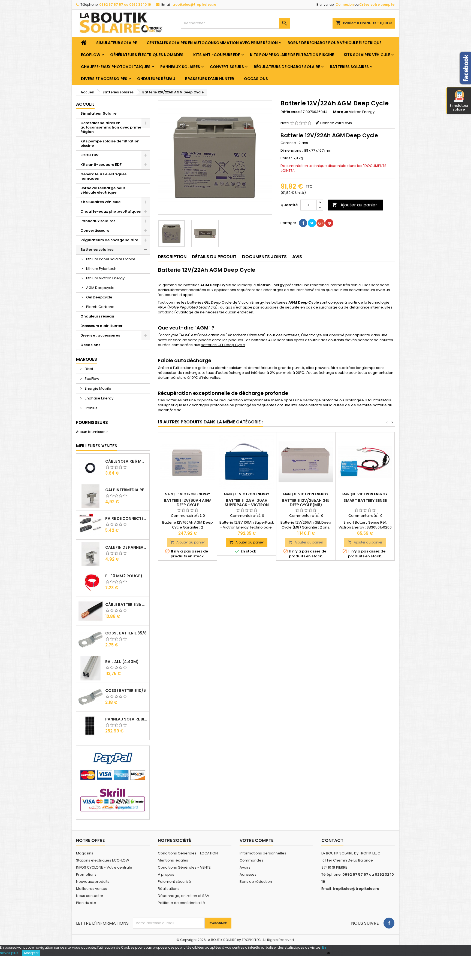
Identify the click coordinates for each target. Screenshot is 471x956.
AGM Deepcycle (100, 287)
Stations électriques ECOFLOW (102, 860)
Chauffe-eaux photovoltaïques (115, 66)
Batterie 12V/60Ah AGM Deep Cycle (188, 503)
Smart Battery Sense (365, 500)
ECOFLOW (90, 54)
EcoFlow (91, 378)
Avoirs (245, 867)
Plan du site (86, 902)
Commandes (251, 860)
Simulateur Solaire (116, 42)
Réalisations (168, 888)
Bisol (88, 368)
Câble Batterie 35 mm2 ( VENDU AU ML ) (126, 604)
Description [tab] (172, 256)
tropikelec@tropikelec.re (194, 4)
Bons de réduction (256, 881)
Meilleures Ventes (96, 446)
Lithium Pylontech (101, 268)
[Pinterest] (329, 223)
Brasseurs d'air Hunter (209, 78)
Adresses (248, 874)
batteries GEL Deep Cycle (223, 344)
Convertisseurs (227, 66)
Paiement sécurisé (174, 881)
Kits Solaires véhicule (367, 54)
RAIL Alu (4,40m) (122, 661)
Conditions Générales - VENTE (184, 867)
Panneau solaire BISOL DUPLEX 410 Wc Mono (126, 719)
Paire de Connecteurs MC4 (126, 518)
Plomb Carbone (100, 306)
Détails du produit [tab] (214, 256)
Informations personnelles (263, 853)
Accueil (85, 104)
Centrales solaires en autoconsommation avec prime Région (212, 42)
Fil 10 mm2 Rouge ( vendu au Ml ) (126, 576)
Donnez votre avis (336, 123)
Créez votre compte (376, 4)
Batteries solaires (349, 66)
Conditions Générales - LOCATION (188, 853)
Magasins (84, 853)
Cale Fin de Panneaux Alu (126, 547)
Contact (332, 840)
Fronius (90, 408)
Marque (340, 111)
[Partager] (303, 223)
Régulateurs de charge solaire (287, 66)
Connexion (345, 4)
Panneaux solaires (180, 66)
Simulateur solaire (459, 107)
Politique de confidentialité (181, 902)
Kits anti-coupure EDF (216, 54)
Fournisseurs (92, 422)
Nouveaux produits (92, 881)
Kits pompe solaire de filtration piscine (292, 54)
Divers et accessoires (104, 78)
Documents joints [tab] (264, 256)
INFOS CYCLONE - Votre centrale (104, 867)
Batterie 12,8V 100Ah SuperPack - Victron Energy (247, 505)
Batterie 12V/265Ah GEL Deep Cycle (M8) (306, 503)
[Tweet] (312, 223)
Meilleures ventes (91, 888)
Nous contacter (89, 895)
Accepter (31, 953)
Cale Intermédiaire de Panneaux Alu (126, 490)
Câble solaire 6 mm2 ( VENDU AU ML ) (126, 461)
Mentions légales (173, 860)
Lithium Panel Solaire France (110, 259)
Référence (290, 111)
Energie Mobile (97, 388)
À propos (166, 874)
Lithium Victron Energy (105, 278)
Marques (86, 359)
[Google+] (320, 223)
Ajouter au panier (354, 205)
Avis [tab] (297, 256)
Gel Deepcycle (99, 297)
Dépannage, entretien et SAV (183, 895)
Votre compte (256, 840)
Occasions (256, 78)
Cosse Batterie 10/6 (125, 690)
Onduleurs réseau (156, 78)
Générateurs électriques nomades (146, 54)
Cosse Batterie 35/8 (126, 633)
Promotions (86, 874)
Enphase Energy (98, 398)
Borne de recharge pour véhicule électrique (334, 42)
